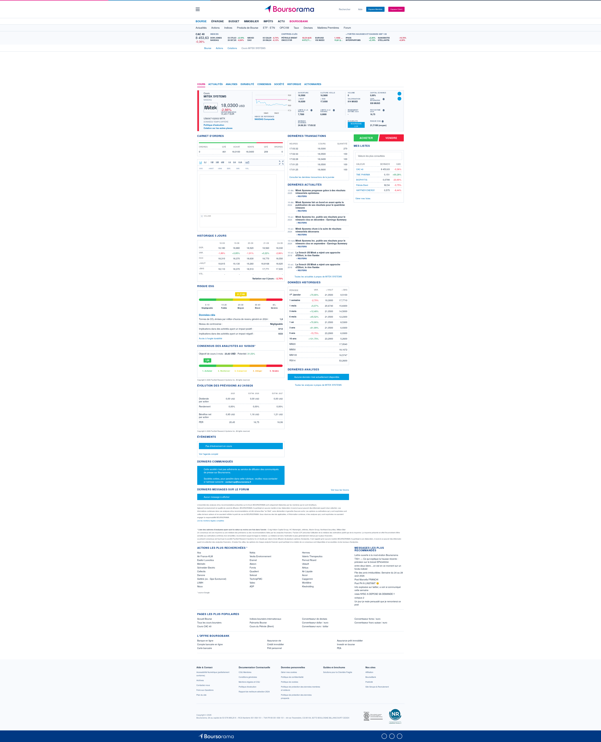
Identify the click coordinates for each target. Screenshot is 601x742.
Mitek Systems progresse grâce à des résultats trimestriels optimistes (320, 192)
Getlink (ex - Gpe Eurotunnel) (211, 578)
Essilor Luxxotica (205, 560)
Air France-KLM (205, 556)
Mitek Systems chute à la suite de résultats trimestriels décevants (318, 230)
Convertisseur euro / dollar (315, 626)
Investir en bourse (346, 644)
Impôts (268, 21)
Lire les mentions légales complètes (211, 520)
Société (279, 84)
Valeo (252, 582)
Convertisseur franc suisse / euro (370, 622)
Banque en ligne (205, 640)
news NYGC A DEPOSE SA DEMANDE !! (374, 593)
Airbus (305, 567)
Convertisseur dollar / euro (315, 622)
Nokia (252, 552)
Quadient (254, 571)
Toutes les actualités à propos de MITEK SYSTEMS (318, 276)
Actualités (215, 84)
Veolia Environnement (260, 556)
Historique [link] (294, 84)
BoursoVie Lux (356, 124)
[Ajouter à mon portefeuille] (399, 93)
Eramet (253, 560)
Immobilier (251, 21)
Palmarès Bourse (258, 622)
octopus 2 (359, 597)
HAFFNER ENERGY (365, 190)
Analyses (231, 84)
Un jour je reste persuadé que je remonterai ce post (377, 603)
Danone (201, 575)
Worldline (306, 582)
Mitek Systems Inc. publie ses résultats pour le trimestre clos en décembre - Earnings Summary (321, 218)
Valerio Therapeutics (312, 556)
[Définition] (311, 110)
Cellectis (201, 571)
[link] (200, 680)
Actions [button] (215, 27)
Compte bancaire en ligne (210, 644)
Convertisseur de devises (314, 618)
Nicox (200, 586)
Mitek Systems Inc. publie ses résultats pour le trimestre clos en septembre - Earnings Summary (321, 242)
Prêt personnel (274, 648)
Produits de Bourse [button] (247, 27)
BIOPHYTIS (361, 179)
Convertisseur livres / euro (367, 618)
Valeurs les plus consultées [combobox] (371, 155)
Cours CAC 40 (204, 626)
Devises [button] (308, 27)
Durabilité (247, 84)
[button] (197, 9)
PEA (339, 648)
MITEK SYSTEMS (215, 96)
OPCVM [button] (284, 27)
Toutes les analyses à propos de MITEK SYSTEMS (318, 384)
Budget (234, 21)
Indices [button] (228, 27)
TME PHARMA (363, 174)
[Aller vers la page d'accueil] (299, 9)
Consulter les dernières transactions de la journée (311, 177)
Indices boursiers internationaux (265, 618)
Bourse (201, 21)
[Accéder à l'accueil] (198, 47)
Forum (347, 27)
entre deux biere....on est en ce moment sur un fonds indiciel (377, 567)
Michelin (201, 563)
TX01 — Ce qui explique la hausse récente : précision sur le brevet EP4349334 (376, 560)
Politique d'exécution (214, 124)
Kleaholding (308, 586)
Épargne (217, 21)
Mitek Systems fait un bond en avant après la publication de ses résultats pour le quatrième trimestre (320, 205)
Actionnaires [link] (312, 84)
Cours (201, 84)
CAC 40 (200, 34)
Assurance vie (274, 640)
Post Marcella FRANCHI (366, 579)
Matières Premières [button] (328, 27)
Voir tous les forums (340, 489)
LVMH (200, 582)
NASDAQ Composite (264, 119)
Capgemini (307, 578)
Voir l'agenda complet (208, 453)
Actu (281, 21)
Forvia (253, 567)
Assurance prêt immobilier (350, 640)
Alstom (253, 563)
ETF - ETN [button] (269, 27)
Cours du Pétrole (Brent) (262, 626)
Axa (199, 552)
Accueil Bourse (204, 618)
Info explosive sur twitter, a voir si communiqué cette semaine (377, 588)
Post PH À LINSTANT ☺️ (366, 583)
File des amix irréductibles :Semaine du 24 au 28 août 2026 (378, 574)
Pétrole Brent (362, 185)
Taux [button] (296, 27)
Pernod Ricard (309, 560)
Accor (305, 575)
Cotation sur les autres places (218, 128)
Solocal (253, 575)
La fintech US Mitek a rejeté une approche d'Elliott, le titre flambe (317, 254)
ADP (252, 586)
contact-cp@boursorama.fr (238, 481)
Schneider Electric (206, 567)
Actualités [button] (201, 27)
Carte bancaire (204, 648)
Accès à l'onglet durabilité (210, 338)
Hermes (306, 552)
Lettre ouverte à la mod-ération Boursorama (376, 555)
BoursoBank (299, 21)
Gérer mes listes (362, 198)
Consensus (264, 84)
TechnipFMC (256, 578)
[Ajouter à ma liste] (399, 98)
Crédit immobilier (275, 644)
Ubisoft (305, 563)
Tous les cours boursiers (209, 622)
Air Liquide (307, 571)
